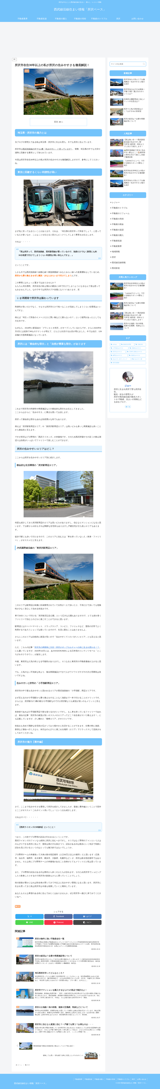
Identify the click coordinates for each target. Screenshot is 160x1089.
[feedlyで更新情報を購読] (126, 406)
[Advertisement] (80, 40)
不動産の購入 (99, 1079)
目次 (56, 122)
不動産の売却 (110, 1079)
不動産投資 (88, 1079)
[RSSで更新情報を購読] (129, 406)
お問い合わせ (141, 1079)
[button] (87, 922)
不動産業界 (78, 1079)
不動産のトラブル (123, 1079)
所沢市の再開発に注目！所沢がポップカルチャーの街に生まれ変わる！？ (67, 647)
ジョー (128, 385)
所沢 (18, 906)
